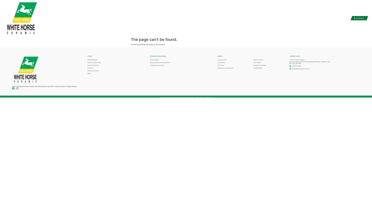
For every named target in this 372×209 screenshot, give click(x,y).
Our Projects (297, 18)
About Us (342, 18)
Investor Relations (327, 18)
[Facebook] (13, 88)
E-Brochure (283, 18)
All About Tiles (310, 18)
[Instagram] (17, 88)
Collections (270, 18)
